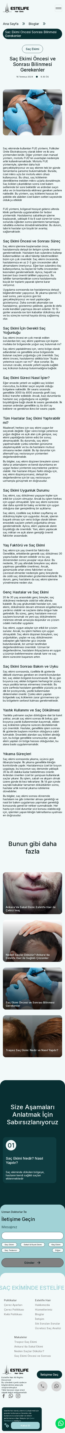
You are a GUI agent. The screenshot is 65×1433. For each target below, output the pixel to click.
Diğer (57, 1250)
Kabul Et (25, 1425)
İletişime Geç (49, 1374)
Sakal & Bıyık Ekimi (33, 1244)
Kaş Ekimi (55, 1244)
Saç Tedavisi (11, 1250)
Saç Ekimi (32, 49)
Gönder (29, 1262)
